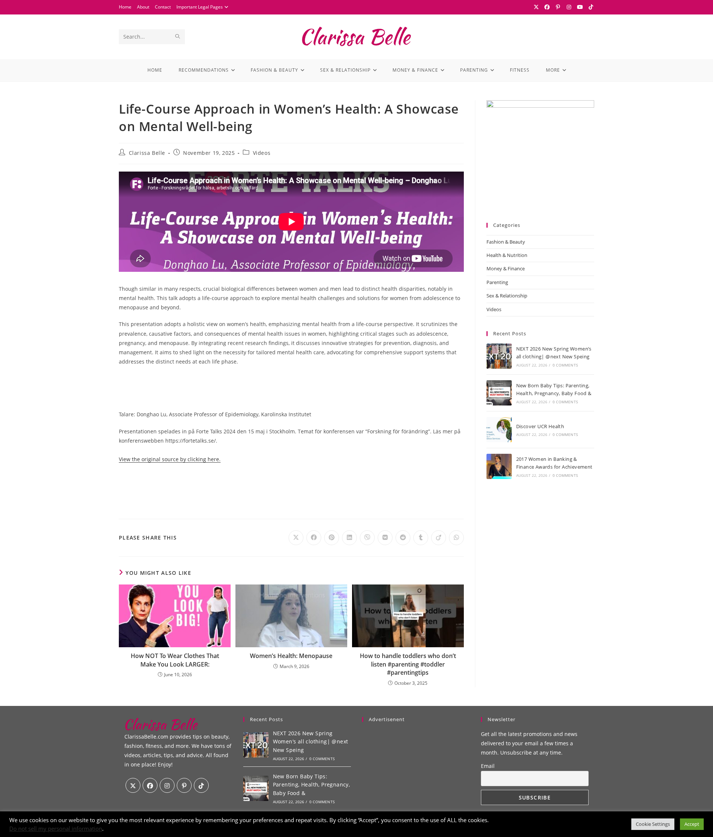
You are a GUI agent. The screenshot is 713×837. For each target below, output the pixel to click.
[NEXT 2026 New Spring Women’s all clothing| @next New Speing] (499, 356)
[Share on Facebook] (313, 537)
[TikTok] (590, 7)
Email (488, 765)
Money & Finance (505, 268)
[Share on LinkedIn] (349, 537)
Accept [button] (691, 824)
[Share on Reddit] (402, 537)
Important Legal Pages (199, 7)
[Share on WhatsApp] (456, 537)
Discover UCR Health (540, 426)
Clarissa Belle (147, 152)
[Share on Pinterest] (331, 537)
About (143, 7)
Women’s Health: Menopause (291, 656)
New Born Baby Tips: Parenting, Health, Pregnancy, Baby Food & (311, 785)
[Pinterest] (558, 7)
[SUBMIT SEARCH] (178, 36)
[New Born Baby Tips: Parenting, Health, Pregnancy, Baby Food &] (499, 393)
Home (125, 7)
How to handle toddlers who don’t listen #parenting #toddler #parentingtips (408, 664)
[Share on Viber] (367, 537)
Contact (163, 7)
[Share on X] (296, 537)
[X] (536, 7)
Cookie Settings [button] (653, 824)
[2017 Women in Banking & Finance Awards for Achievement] (499, 466)
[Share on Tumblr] (420, 537)
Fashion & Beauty (505, 241)
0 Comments (565, 365)
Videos (262, 152)
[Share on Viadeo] (438, 537)
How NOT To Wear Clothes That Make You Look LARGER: (175, 660)
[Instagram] (569, 7)
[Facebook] (547, 7)
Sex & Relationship (506, 295)
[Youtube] (580, 7)
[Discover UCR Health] (499, 429)
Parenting (497, 282)
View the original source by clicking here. (170, 459)
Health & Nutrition (506, 255)
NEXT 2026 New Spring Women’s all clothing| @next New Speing (310, 741)
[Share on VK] (385, 537)
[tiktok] (201, 785)
